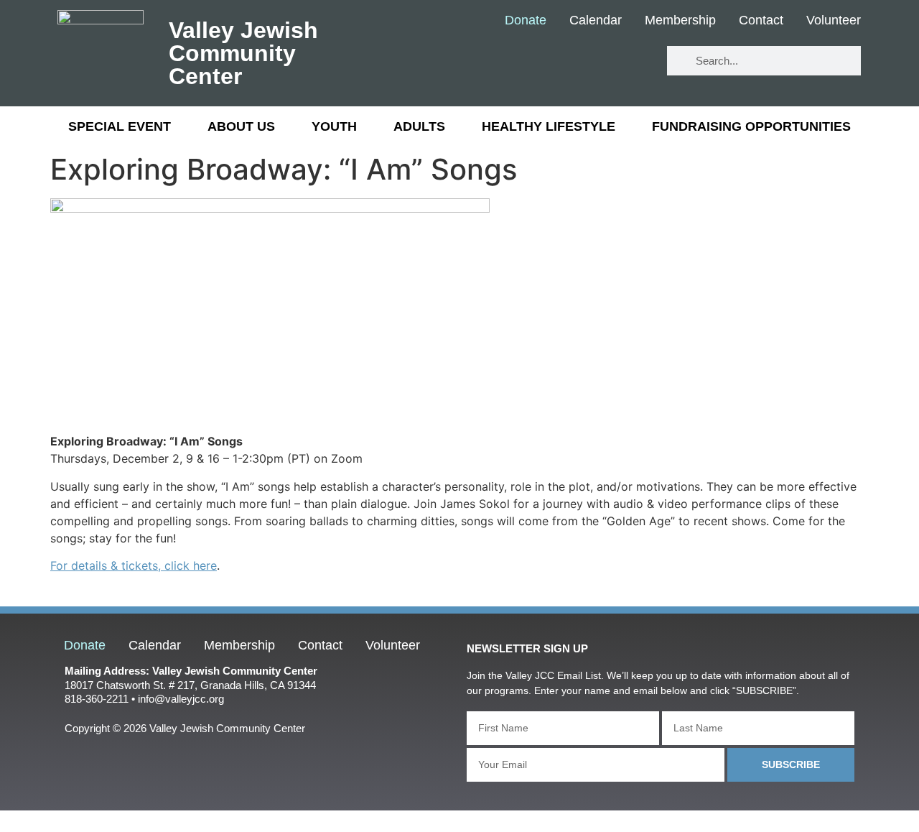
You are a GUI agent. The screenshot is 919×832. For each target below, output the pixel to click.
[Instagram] (631, 61)
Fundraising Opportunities (751, 126)
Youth (334, 126)
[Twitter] (589, 61)
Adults (419, 126)
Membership (680, 21)
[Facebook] (547, 61)
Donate (525, 21)
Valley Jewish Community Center (243, 53)
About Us (241, 126)
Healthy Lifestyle (548, 126)
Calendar (595, 21)
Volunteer (833, 21)
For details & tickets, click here (133, 565)
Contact (761, 21)
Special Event (119, 126)
